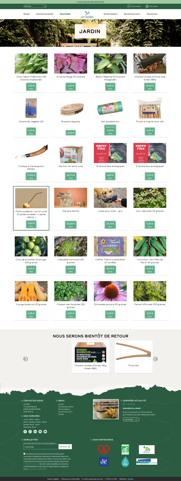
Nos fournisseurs (110, 14)
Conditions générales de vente (92, 479)
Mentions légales (53, 479)
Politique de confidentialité (70, 479)
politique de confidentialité (37, 469)
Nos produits (65, 14)
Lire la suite (129, 419)
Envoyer (63, 447)
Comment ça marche (44, 14)
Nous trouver (152, 14)
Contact (61, 414)
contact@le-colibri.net (31, 464)
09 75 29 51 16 (28, 412)
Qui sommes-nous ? (132, 14)
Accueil (26, 14)
